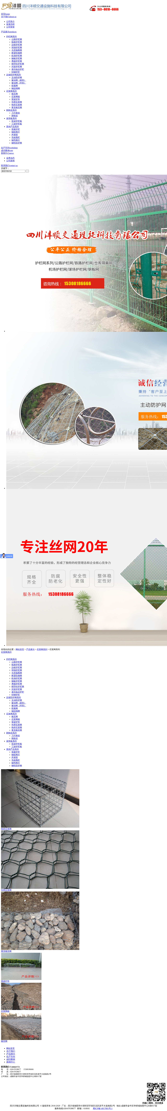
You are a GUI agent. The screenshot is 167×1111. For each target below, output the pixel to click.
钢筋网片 (15, 132)
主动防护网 (16, 77)
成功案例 (7, 150)
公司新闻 (10, 161)
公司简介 (10, 21)
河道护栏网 (16, 66)
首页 (5, 14)
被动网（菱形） (18, 80)
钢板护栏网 (16, 58)
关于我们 (8, 17)
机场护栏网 (16, 56)
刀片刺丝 (15, 113)
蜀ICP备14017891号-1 (102, 1108)
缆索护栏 (15, 129)
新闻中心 (7, 153)
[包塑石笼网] (40, 888)
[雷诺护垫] (21, 979)
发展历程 (10, 24)
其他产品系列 (12, 126)
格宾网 (14, 94)
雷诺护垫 (15, 99)
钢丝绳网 (15, 88)
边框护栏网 (16, 45)
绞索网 (14, 86)
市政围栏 (15, 137)
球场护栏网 (16, 47)
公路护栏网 (16, 39)
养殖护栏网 (16, 61)
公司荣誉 (10, 27)
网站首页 (20, 649)
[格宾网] (21, 1039)
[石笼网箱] (21, 1009)
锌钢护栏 (15, 72)
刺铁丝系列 (11, 110)
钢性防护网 (16, 143)
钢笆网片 (15, 140)
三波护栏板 (16, 124)
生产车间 (9, 148)
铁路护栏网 (16, 42)
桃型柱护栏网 (17, 64)
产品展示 (8, 32)
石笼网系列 (11, 91)
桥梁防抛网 (16, 53)
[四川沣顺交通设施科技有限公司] (61, 12)
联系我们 (9, 165)
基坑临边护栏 (17, 69)
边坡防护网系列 (13, 75)
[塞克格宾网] (40, 949)
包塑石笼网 (16, 102)
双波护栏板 (16, 121)
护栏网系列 (11, 36)
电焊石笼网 (16, 105)
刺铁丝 (14, 116)
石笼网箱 (15, 96)
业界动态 (10, 158)
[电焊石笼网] (40, 827)
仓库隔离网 (16, 50)
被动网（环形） (18, 83)
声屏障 (14, 135)
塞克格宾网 (16, 107)
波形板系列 (11, 118)
